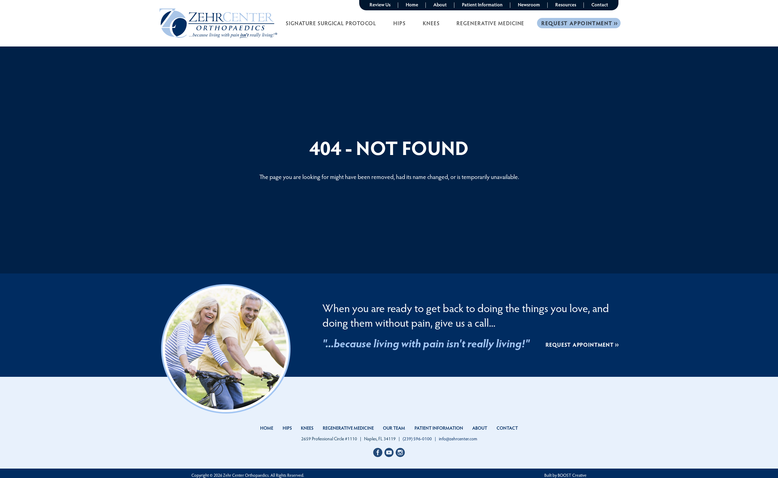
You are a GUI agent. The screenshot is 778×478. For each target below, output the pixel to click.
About (440, 4)
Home (412, 4)
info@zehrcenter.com (458, 439)
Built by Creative (565, 475)
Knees (431, 23)
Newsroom (529, 4)
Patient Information (482, 4)
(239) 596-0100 (417, 438)
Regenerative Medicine (490, 23)
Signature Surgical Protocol (331, 23)
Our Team (394, 428)
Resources (565, 4)
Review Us (380, 4)
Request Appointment (576, 23)
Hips (399, 23)
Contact (599, 4)
